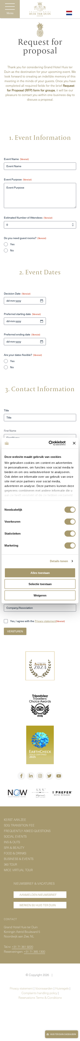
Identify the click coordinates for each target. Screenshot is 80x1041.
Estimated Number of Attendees (28, 218)
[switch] (70, 521)
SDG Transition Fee (19, 825)
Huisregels (62, 988)
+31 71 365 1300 (34, 951)
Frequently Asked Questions (27, 830)
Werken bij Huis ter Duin (37, 905)
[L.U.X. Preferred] (40, 794)
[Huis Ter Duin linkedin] (31, 776)
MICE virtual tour (18, 870)
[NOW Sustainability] (17, 793)
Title (6, 410)
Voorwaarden (44, 988)
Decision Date (17, 294)
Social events (15, 836)
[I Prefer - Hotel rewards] (62, 793)
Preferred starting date (22, 314)
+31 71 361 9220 (22, 946)
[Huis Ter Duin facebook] (21, 776)
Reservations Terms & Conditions (40, 997)
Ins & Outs (12, 842)
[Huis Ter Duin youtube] (59, 776)
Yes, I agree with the (37, 621)
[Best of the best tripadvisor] (40, 666)
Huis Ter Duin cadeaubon (63, 1034)
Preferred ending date (22, 334)
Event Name (16, 159)
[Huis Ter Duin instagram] (40, 776)
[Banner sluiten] (74, 443)
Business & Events (18, 858)
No (12, 250)
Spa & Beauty (14, 847)
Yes (12, 244)
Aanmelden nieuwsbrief (38, 895)
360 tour (10, 864)
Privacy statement (45, 621)
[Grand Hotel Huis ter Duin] (40, 9)
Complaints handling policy (39, 992)
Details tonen (59, 561)
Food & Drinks (15, 853)
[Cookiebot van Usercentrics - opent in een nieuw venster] (49, 443)
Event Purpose (18, 179)
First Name (10, 430)
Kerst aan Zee (15, 819)
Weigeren (40, 595)
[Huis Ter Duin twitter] (49, 776)
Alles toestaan (40, 572)
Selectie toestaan (40, 584)
